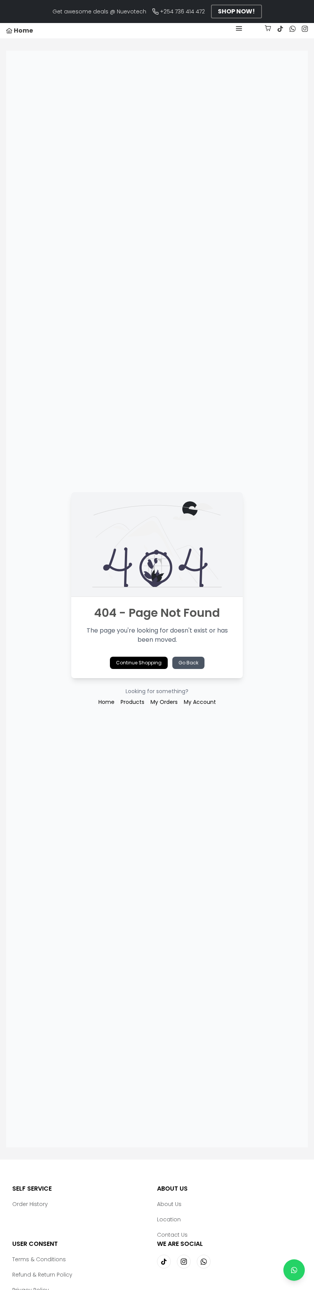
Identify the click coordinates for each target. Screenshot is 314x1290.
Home (106, 702)
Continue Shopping (139, 662)
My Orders (164, 702)
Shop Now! (236, 11)
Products (132, 702)
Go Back (188, 662)
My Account (200, 702)
